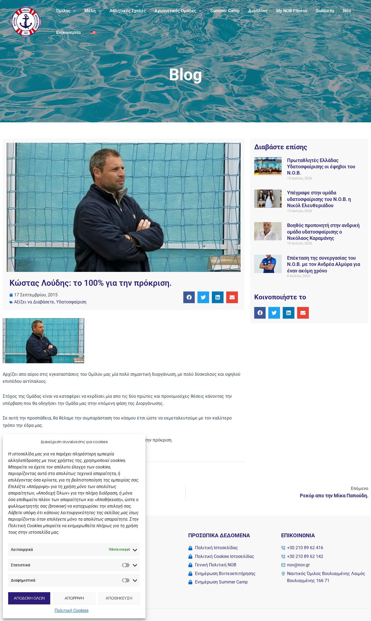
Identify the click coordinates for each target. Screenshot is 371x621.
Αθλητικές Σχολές (127, 10)
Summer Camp (225, 10)
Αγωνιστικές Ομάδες (175, 10)
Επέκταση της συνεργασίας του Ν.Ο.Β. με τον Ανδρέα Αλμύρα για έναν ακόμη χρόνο (323, 264)
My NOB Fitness (291, 10)
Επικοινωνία (68, 32)
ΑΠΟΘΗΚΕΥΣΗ (119, 598)
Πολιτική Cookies (72, 610)
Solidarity (325, 10)
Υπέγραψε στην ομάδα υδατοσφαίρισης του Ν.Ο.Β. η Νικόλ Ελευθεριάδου (319, 199)
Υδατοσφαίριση (71, 302)
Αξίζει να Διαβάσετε (34, 302)
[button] (73, 11)
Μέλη (90, 10)
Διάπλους (258, 10)
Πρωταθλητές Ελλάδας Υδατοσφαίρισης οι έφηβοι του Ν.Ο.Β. (321, 166)
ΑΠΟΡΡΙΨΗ (74, 598)
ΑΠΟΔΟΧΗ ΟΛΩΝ (29, 598)
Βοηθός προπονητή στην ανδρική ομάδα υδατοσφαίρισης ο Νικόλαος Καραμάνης (323, 231)
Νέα (347, 10)
